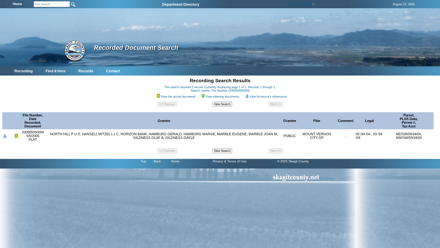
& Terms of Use (235, 161)
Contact (113, 71)
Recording (23, 71)
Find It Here (56, 71)
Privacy (218, 161)
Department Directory (180, 4)
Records (85, 71)
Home (175, 161)
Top (143, 161)
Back (157, 161)
